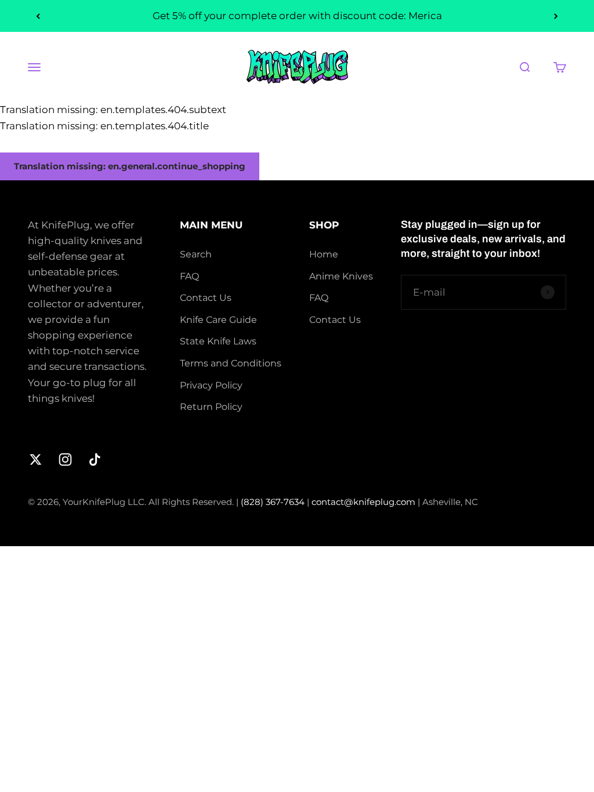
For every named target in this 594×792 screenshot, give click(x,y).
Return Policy (211, 406)
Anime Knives (341, 276)
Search (196, 254)
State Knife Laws (218, 341)
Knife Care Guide (218, 319)
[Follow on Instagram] (65, 459)
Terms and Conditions (230, 363)
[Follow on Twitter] (36, 459)
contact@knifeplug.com (365, 501)
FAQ (189, 276)
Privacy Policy (211, 385)
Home (323, 254)
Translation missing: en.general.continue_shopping (129, 166)
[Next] (556, 16)
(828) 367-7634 (274, 501)
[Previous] (38, 16)
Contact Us (205, 297)
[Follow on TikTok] (95, 459)
